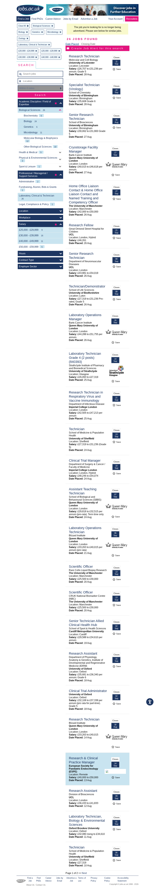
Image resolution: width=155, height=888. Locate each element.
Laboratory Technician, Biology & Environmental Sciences (87, 821)
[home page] (30, 10)
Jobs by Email (70, 19)
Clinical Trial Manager (85, 460)
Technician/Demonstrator (87, 286)
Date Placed (72, 44)
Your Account (115, 19)
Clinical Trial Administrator (88, 691)
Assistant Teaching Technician (82, 491)
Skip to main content (12, 2)
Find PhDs (37, 19)
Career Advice (53, 19)
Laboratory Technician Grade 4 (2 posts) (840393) (85, 358)
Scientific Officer (81, 566)
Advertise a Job (89, 19)
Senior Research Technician (81, 117)
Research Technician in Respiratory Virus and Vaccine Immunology (86, 396)
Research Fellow (81, 225)
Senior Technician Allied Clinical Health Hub (86, 623)
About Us (30, 885)
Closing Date (88, 44)
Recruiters (131, 19)
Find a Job (23, 19)
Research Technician (84, 56)
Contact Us (41, 885)
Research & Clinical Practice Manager (83, 760)
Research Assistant (83, 653)
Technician (76, 429)
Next (84, 873)
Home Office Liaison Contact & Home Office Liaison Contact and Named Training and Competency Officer (86, 194)
